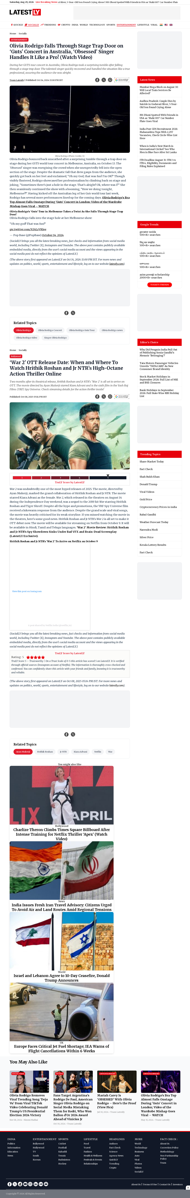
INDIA (75, 24)
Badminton (64, 1159)
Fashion (88, 1151)
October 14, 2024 (53, 235)
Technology (141, 1147)
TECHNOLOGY (97, 24)
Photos (138, 1163)
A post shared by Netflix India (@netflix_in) (50, 625)
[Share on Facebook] (66, 313)
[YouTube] (25, 1184)
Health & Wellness (93, 1155)
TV (34, 1151)
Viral (137, 1159)
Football (62, 1147)
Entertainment (44, 1139)
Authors (113, 1143)
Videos (138, 1167)
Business (139, 1151)
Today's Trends (159, 284)
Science (113, 1151)
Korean (37, 1159)
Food (86, 1143)
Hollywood (61, 826)
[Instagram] (30, 1184)
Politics (11, 1143)
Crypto (65, 24)
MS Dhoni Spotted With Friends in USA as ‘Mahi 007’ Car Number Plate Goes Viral (113, 2)
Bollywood (38, 1143)
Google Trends (149, 224)
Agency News (116, 1155)
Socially (33, 24)
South (36, 1155)
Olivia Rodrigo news (112, 330)
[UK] (171, 25)
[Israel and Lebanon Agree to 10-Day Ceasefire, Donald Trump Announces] (62, 941)
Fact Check (115, 1147)
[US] (166, 25)
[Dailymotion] (20, 1184)
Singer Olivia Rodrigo (55, 337)
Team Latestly (17, 80)
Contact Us (164, 1184)
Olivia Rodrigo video (26, 337)
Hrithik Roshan (45, 751)
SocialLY (139, 1171)
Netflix (97, 751)
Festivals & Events (93, 1159)
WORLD (84, 24)
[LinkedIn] (35, 1184)
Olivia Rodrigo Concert (50, 330)
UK (61, 1042)
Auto (137, 1155)
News (61, 901)
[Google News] (41, 1184)
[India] (161, 25)
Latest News (147, 79)
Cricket (62, 1143)
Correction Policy (169, 1147)
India (11, 1139)
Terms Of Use (150, 1184)
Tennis (62, 1155)
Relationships (91, 1163)
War (110, 751)
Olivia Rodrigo (23, 330)
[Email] (46, 1184)
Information (13, 1147)
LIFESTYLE (143, 24)
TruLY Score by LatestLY (70, 482)
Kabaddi (62, 1151)
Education (12, 1151)
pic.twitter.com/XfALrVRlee (28, 229)
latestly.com (116, 264)
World (61, 971)
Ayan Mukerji (23, 751)
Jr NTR (63, 751)
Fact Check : (169, 1139)
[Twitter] (15, 1184)
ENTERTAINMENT (126, 24)
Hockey (62, 1163)
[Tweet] (73, 313)
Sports (63, 1139)
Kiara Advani (80, 751)
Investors (178, 1184)
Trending (50, 24)
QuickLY (113, 1159)
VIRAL (154, 24)
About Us (164, 1143)
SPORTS (110, 24)
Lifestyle (91, 1139)
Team (163, 1162)
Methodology (167, 1151)
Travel (87, 1147)
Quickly (18, 24)
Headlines (117, 1139)
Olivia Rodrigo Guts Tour (82, 330)
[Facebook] (9, 1184)
